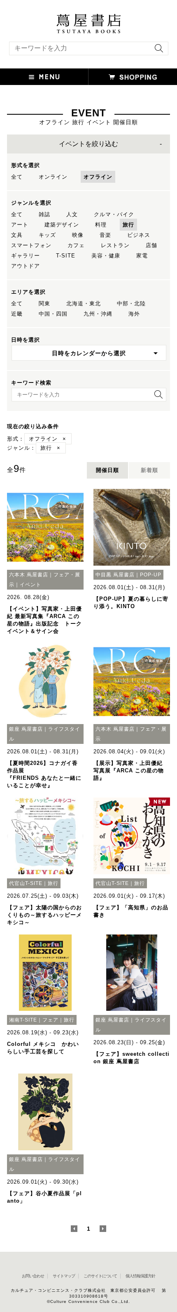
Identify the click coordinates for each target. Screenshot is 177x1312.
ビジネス (138, 235)
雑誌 (44, 214)
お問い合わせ (33, 1276)
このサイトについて (100, 1276)
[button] (44, 76)
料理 (101, 225)
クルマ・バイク (114, 214)
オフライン (98, 177)
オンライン (53, 177)
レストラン (115, 245)
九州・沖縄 (98, 314)
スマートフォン (31, 245)
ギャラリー (25, 255)
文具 (17, 235)
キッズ (47, 235)
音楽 (105, 235)
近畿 (17, 314)
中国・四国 (53, 314)
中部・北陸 (131, 303)
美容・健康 (105, 255)
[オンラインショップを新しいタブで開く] (132, 76)
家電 (142, 255)
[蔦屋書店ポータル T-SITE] (88, 17)
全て (17, 177)
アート (19, 225)
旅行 (128, 225)
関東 (44, 303)
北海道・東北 (83, 303)
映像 (78, 235)
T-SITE (65, 255)
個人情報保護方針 (140, 1276)
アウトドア (25, 266)
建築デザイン (61, 225)
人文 (72, 214)
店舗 (151, 245)
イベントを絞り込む (88, 143)
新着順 (149, 470)
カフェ (76, 245)
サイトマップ (64, 1276)
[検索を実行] (157, 51)
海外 (134, 314)
